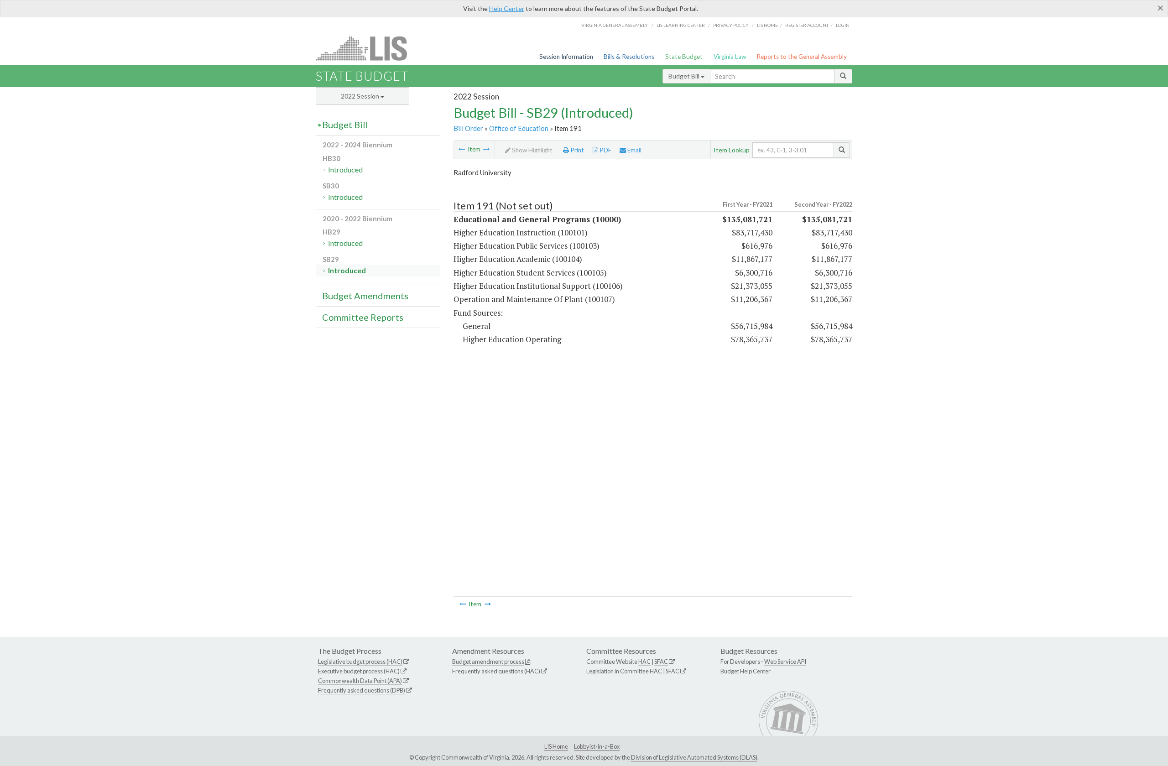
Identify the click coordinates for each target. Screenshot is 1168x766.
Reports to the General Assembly (801, 56)
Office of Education (518, 128)
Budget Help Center (745, 671)
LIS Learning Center (681, 25)
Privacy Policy (731, 25)
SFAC (661, 661)
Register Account (807, 25)
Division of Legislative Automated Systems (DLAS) (694, 757)
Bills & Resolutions (629, 56)
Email (633, 150)
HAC (644, 661)
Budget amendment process (488, 661)
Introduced (345, 169)
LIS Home (556, 746)
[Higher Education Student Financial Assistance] (486, 149)
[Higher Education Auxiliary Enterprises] (462, 149)
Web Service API (785, 661)
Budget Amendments (365, 295)
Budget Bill (684, 76)
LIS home (767, 25)
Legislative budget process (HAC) (360, 661)
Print (576, 150)
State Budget (684, 56)
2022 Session (361, 96)
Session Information (566, 56)
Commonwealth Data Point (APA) (360, 680)
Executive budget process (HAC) (359, 671)
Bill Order (468, 128)
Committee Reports (362, 317)
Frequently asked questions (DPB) (361, 690)
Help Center (506, 8)
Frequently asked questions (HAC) (496, 671)
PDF (604, 150)
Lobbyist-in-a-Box (597, 746)
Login (843, 25)
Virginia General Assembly (614, 25)
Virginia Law (730, 56)
